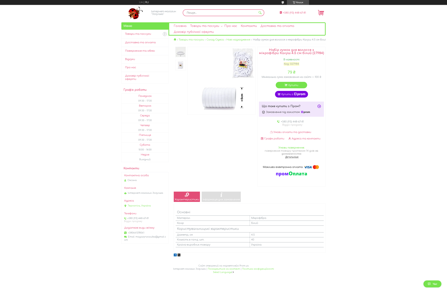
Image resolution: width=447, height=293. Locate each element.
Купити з (287, 94)
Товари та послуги (204, 26)
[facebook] (175, 255)
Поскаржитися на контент (224, 269)
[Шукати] (260, 12)
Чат (435, 284)
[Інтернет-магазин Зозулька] (135, 13)
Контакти (249, 26)
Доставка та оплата (277, 26)
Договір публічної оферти (194, 32)
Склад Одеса (215, 39)
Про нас (230, 26)
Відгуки (130, 59)
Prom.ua (244, 266)
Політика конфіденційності (258, 269)
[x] (179, 255)
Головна (180, 26)
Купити (293, 85)
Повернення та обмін (140, 50)
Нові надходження (238, 39)
